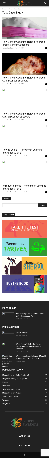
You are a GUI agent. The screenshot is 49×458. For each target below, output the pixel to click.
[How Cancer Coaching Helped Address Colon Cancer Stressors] (24, 64)
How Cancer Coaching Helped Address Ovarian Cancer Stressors (23, 115)
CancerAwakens (8, 48)
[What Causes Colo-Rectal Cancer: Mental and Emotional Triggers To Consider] (8, 347)
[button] (4, 3)
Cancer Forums (22, 332)
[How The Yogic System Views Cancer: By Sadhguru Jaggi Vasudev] (8, 316)
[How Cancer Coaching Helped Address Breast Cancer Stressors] (24, 28)
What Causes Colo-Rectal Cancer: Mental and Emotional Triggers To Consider (28, 346)
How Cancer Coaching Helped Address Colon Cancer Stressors (23, 79)
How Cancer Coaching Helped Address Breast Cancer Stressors (23, 43)
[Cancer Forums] (8, 335)
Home (4, 9)
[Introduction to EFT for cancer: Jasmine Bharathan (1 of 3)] (24, 172)
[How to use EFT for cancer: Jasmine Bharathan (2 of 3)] (24, 136)
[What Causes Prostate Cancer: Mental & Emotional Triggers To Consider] (8, 361)
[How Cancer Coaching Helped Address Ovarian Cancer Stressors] (24, 100)
